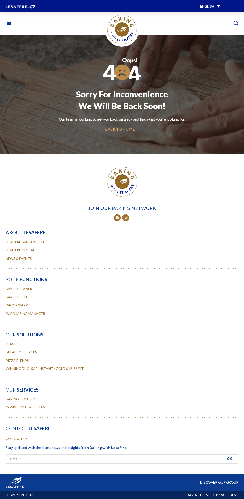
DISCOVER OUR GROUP (219, 482)
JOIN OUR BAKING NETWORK (122, 208)
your (26, 279)
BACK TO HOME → (122, 129)
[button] (210, 6)
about (26, 232)
